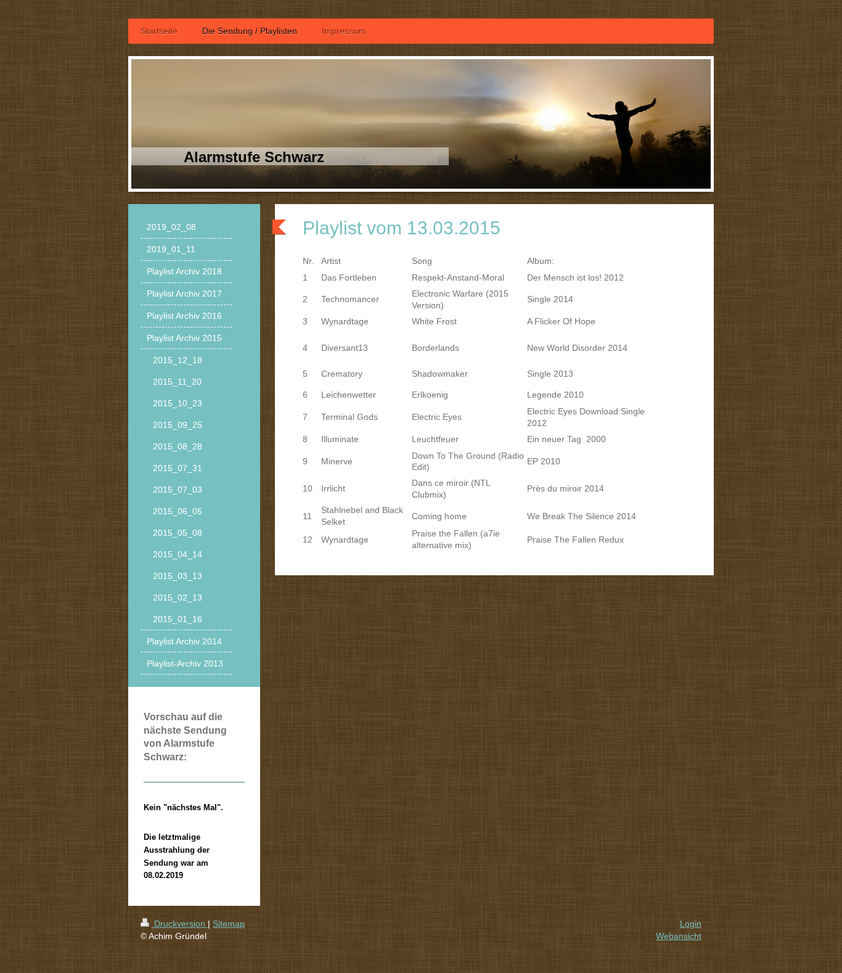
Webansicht (678, 936)
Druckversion (180, 924)
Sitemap (229, 924)
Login (690, 924)
